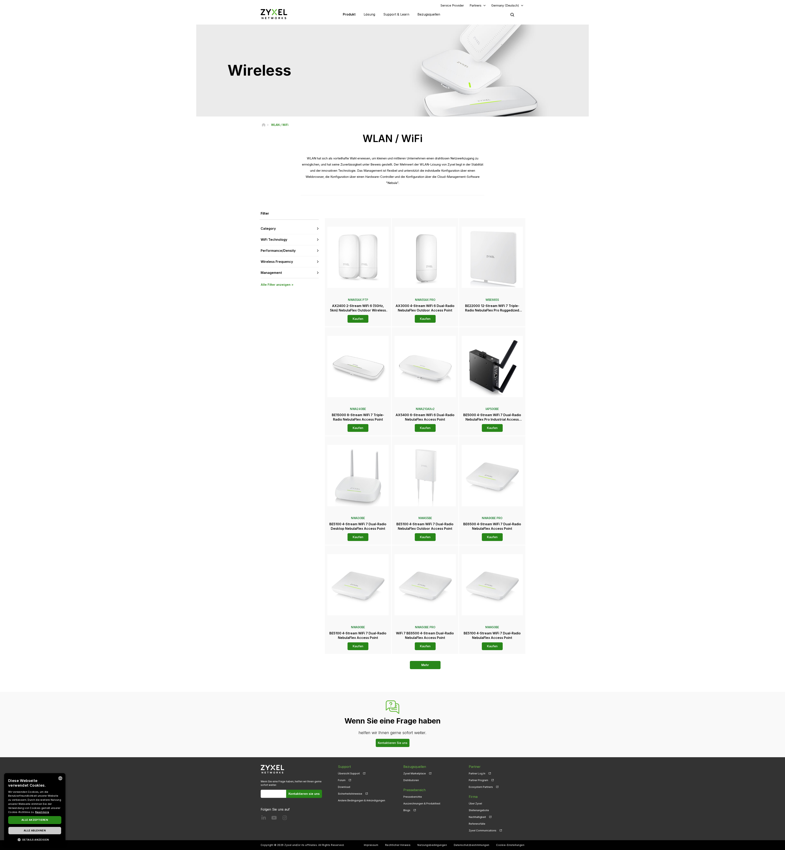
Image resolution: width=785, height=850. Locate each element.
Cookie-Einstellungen (510, 845)
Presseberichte (412, 796)
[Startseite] (264, 125)
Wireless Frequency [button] (277, 262)
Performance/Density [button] (278, 251)
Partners (475, 5)
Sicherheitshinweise (350, 793)
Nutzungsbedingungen (432, 845)
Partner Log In (477, 773)
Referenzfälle (477, 823)
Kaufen (358, 319)
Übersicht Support (349, 773)
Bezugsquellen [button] (428, 14)
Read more (42, 812)
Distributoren (411, 780)
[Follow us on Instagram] (285, 818)
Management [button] (271, 273)
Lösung (369, 14)
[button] (34, 839)
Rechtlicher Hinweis (398, 845)
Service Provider (452, 5)
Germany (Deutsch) (505, 5)
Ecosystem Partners (481, 786)
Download (344, 786)
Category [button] (268, 228)
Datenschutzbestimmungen (471, 845)
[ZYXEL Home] (274, 14)
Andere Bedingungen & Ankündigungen (361, 800)
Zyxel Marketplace (414, 773)
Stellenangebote (479, 810)
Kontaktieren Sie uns (392, 743)
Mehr (425, 665)
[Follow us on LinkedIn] (263, 818)
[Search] (512, 15)
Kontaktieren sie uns (304, 794)
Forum (341, 780)
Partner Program (478, 780)
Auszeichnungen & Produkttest (421, 803)
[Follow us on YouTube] (274, 818)
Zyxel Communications (482, 830)
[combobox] (60, 778)
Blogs (406, 810)
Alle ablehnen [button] (35, 830)
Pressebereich (414, 790)
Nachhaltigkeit (477, 817)
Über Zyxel (475, 803)
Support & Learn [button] (396, 14)
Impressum (371, 845)
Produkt (349, 14)
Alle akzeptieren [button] (34, 819)
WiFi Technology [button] (274, 239)
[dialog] (34, 809)
